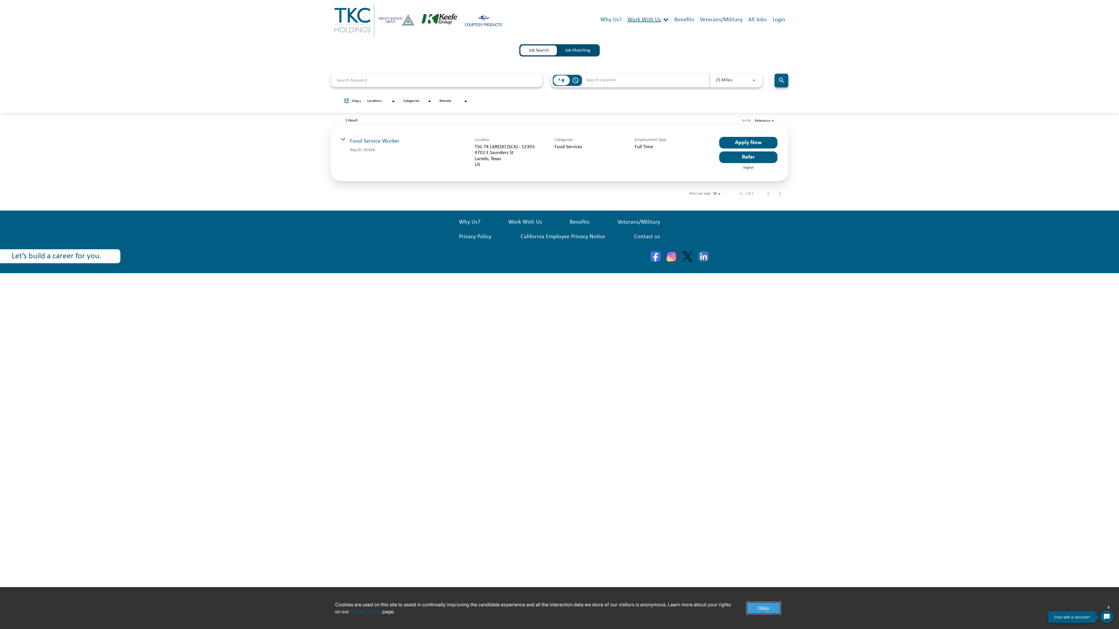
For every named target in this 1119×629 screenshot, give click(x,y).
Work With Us (644, 20)
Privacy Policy (475, 237)
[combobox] (436, 80)
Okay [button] (763, 608)
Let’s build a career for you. (56, 256)
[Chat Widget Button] (1106, 616)
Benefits (684, 20)
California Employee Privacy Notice (563, 237)
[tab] (538, 50)
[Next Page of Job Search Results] (780, 193)
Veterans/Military (721, 20)
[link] (559, 153)
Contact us (647, 237)
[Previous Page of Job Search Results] (768, 193)
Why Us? (611, 20)
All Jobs (757, 20)
